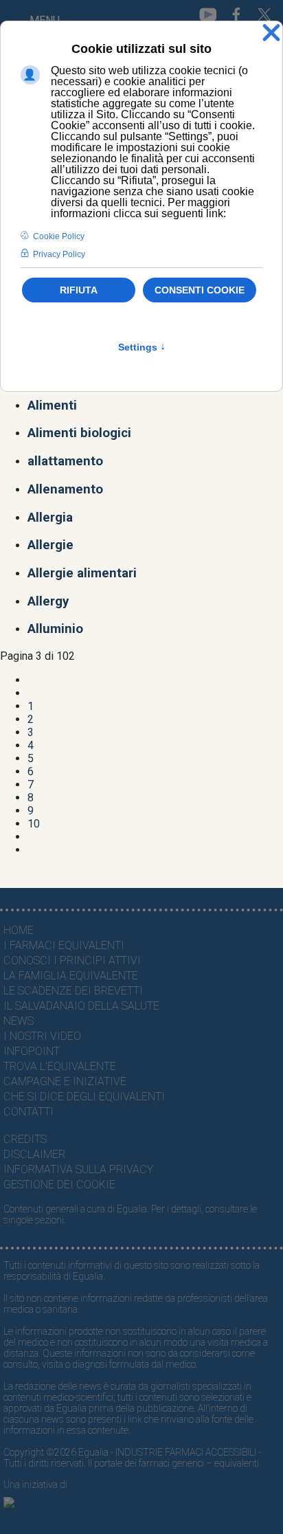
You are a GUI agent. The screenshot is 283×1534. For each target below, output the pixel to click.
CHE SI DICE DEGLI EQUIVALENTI (84, 1096)
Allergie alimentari (82, 573)
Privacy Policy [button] (59, 254)
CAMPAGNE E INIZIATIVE (64, 1081)
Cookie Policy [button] (58, 236)
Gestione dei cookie (59, 1184)
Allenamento (65, 489)
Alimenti (52, 405)
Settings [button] (142, 347)
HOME (18, 930)
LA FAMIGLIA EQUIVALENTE (70, 975)
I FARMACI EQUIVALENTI (63, 945)
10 (33, 823)
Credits (25, 1139)
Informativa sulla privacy (78, 1169)
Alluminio (55, 628)
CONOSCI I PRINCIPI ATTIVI (72, 960)
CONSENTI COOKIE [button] (200, 290)
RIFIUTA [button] (79, 290)
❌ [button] (271, 33)
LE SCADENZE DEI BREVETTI (73, 990)
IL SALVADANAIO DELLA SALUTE (81, 1005)
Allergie (50, 545)
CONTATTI (28, 1111)
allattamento (65, 461)
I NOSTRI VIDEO (42, 1036)
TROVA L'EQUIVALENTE (59, 1066)
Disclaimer (34, 1154)
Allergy (48, 601)
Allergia (50, 517)
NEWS (18, 1020)
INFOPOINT (31, 1051)
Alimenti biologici (79, 433)
